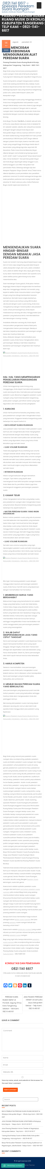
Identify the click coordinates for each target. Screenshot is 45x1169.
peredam (12, 922)
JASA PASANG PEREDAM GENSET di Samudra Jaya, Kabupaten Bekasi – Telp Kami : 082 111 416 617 (33, 1003)
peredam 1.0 (27, 42)
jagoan (15, 42)
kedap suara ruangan (22, 920)
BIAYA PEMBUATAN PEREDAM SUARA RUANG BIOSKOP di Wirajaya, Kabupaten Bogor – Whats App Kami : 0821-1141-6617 (22, 1114)
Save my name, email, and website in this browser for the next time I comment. (22, 1081)
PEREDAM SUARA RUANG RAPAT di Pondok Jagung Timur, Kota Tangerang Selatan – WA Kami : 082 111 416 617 (12, 1004)
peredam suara (15, 935)
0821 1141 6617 (22, 969)
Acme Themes (29, 1165)
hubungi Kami (8, 954)
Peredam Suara (32, 879)
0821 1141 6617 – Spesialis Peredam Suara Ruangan (18, 6)
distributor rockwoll (25, 929)
